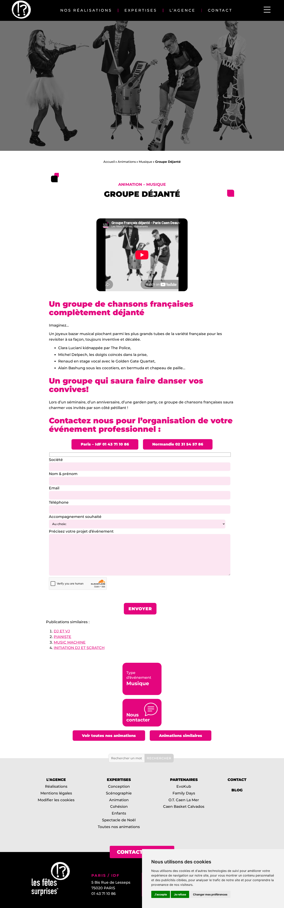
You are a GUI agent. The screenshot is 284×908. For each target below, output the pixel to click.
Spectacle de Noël (119, 820)
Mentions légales (56, 793)
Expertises (140, 10)
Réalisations (56, 786)
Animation (119, 800)
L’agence (182, 10)
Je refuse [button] (180, 894)
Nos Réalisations (86, 10)
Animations (127, 162)
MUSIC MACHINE (70, 642)
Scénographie (119, 793)
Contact (220, 10)
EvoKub (183, 786)
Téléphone (59, 502)
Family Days (184, 793)
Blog (237, 790)
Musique (145, 162)
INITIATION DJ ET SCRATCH (79, 647)
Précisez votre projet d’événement (81, 531)
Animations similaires (180, 735)
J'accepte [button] (160, 894)
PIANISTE (62, 636)
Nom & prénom (63, 473)
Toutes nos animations (119, 826)
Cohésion (119, 806)
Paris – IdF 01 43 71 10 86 (105, 444)
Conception (119, 786)
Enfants (119, 813)
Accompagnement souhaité (75, 516)
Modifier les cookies (56, 800)
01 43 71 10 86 (103, 893)
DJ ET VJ (62, 631)
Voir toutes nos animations (109, 735)
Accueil (109, 162)
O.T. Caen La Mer (183, 800)
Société (56, 459)
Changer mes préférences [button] (210, 894)
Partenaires (184, 779)
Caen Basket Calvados (183, 806)
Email (54, 488)
